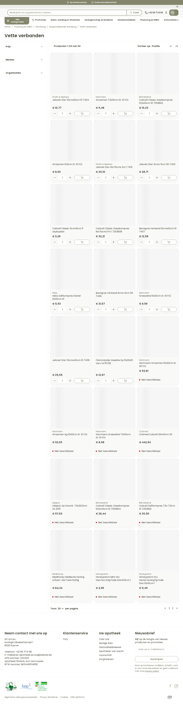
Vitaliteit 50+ (23, 63)
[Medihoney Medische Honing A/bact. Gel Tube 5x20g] (71, 550)
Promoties (13, 26)
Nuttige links (106, 643)
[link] (166, 608)
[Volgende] (176, 608)
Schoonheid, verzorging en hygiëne (23, 35)
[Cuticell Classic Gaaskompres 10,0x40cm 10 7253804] (114, 479)
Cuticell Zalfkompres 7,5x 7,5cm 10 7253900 (157, 507)
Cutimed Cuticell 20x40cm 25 (155, 434)
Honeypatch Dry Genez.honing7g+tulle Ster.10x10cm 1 (151, 580)
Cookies (64, 697)
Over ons (104, 639)
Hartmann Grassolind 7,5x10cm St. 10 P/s (113, 436)
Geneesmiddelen (23, 89)
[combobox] (67, 12)
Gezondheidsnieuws (110, 647)
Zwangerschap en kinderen (23, 55)
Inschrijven (156, 659)
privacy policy (152, 671)
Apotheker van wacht (111, 651)
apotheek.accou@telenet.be (35, 655)
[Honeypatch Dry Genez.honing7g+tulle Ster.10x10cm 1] (157, 550)
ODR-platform (77, 697)
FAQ (65, 639)
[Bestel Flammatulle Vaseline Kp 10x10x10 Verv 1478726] (125, 380)
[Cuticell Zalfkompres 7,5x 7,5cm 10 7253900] (157, 479)
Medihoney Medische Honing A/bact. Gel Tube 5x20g (68, 578)
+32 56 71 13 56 (24, 651)
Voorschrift (105, 655)
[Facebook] (170, 686)
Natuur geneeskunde (23, 76)
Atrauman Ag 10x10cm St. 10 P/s (69, 434)
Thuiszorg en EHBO (23, 83)
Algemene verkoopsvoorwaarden (21, 697)
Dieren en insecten (23, 70)
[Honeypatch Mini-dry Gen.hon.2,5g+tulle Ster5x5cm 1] (114, 550)
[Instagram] (176, 686)
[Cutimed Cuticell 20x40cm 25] (157, 407)
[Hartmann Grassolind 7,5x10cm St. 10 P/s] (114, 407)
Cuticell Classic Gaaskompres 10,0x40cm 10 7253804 (112, 507)
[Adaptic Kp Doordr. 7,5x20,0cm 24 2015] (71, 479)
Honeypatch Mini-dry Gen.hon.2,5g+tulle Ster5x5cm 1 (113, 578)
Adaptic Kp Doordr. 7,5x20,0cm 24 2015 (69, 507)
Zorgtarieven (106, 659)
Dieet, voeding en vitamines (23, 46)
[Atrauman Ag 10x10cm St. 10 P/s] (71, 407)
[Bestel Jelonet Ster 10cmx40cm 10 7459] (82, 380)
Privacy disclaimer (49, 697)
